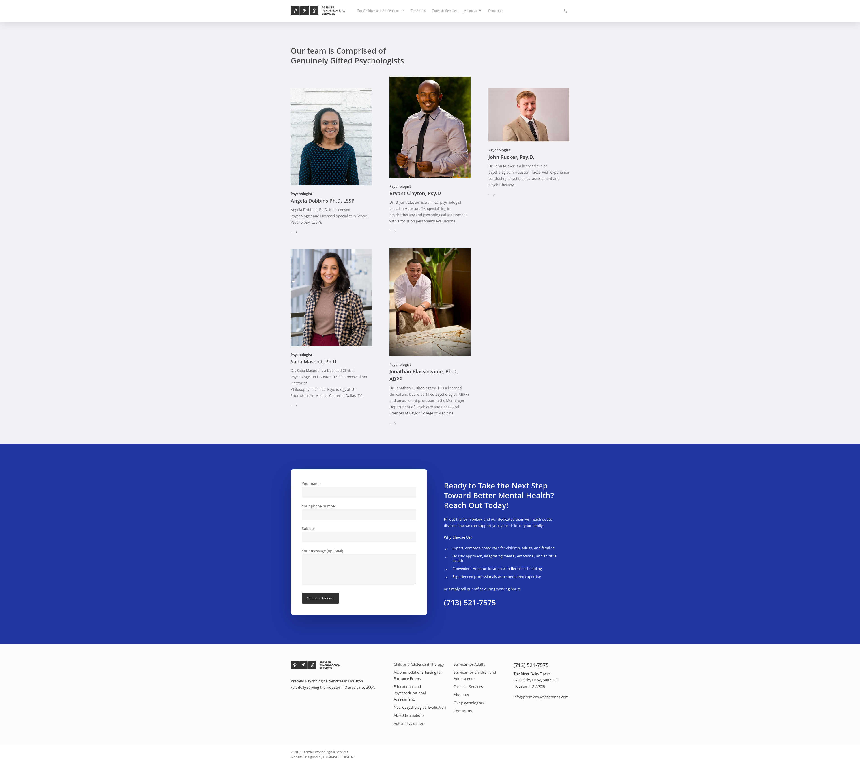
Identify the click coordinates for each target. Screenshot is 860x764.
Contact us (463, 710)
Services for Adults (469, 664)
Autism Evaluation (409, 723)
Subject (308, 528)
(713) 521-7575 (470, 602)
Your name (311, 483)
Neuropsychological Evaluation (420, 707)
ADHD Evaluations (409, 715)
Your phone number (319, 506)
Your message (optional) (322, 550)
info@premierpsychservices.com (541, 697)
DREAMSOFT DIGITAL (339, 757)
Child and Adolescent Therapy (419, 664)
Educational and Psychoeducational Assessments (410, 693)
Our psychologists (469, 702)
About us (461, 694)
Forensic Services (468, 686)
